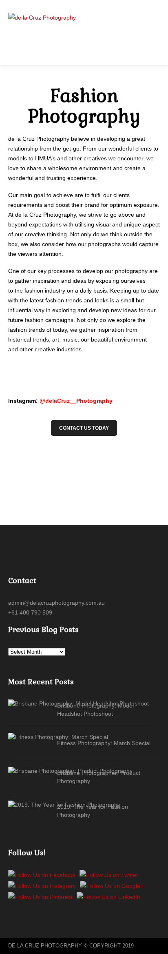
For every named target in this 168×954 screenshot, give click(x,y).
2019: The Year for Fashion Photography (92, 810)
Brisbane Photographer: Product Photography (98, 777)
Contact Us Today (84, 428)
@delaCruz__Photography (76, 400)
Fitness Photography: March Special (103, 743)
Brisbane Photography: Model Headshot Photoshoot (95, 709)
